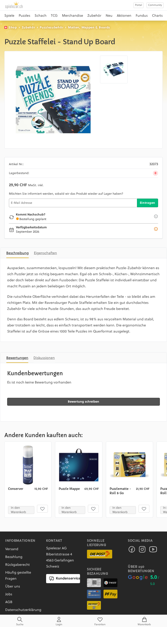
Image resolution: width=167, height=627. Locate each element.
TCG (54, 16)
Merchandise (72, 16)
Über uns (12, 586)
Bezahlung (13, 557)
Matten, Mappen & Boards (89, 27)
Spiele (9, 16)
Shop (12, 27)
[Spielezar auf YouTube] (153, 550)
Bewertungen (17, 358)
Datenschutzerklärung (23, 610)
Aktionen (124, 16)
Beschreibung (17, 253)
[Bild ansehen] (53, 100)
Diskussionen (44, 358)
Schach (41, 16)
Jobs (8, 594)
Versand (11, 549)
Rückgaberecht (17, 565)
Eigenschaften (45, 253)
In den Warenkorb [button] (18, 510)
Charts (157, 16)
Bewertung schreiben (83, 401)
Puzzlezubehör (51, 27)
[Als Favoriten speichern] (42, 509)
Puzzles (24, 16)
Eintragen (147, 202)
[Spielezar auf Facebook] (132, 550)
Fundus (142, 16)
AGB (8, 602)
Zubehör (94, 16)
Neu (109, 16)
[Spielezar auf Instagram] (142, 550)
